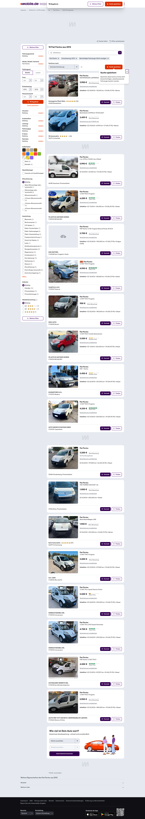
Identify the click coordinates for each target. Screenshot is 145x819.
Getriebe (25, 139)
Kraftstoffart (26, 119)
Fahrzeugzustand (28, 54)
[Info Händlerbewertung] (37, 300)
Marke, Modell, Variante (30, 62)
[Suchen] (120, 52)
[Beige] (28, 150)
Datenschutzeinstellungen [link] (75, 801)
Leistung (25, 124)
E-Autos (24, 134)
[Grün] (39, 154)
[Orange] (24, 154)
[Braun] (35, 150)
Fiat (49, 10)
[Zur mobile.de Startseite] (38, 4)
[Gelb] (32, 154)
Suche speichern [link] (33, 105)
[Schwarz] (24, 150)
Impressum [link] (24, 801)
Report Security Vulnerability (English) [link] (33, 803)
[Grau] (32, 150)
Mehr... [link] (24, 277)
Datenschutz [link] (60, 801)
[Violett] (32, 158)
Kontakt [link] (51, 801)
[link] (102, 41)
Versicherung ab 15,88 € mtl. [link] (89, 121)
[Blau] (28, 154)
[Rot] (35, 154)
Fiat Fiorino (56, 10)
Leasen (38, 73)
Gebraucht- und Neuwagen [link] (37, 10)
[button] (32, 55)
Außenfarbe (26, 147)
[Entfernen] (58, 58)
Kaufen (27, 73)
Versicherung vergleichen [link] (88, 86)
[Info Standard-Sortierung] (81, 67)
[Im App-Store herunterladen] (93, 814)
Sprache (23, 810)
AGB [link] (31, 801)
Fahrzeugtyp (26, 129)
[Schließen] (127, 71)
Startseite (23, 10)
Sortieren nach (54, 63)
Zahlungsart (26, 69)
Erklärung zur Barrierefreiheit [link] (95, 801)
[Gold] (28, 158)
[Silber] (24, 158)
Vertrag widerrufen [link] (40, 801)
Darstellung (39, 810)
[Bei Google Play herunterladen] (107, 814)
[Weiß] (39, 150)
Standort (25, 111)
